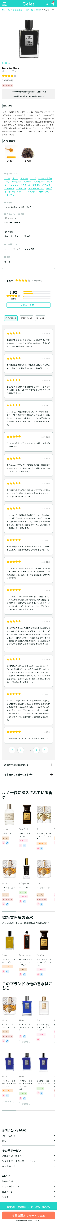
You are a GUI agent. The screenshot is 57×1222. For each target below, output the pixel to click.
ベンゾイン (13, 185)
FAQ (4, 1140)
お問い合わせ (8, 1135)
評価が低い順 (26, 318)
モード (17, 222)
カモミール (25, 185)
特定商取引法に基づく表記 (28, 1206)
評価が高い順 (11, 318)
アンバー (27, 181)
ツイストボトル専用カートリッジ (18, 1161)
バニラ (33, 178)
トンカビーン (39, 181)
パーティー (17, 248)
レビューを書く (28, 305)
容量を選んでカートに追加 (28, 1215)
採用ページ (7, 1191)
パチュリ (46, 185)
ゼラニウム (44, 191)
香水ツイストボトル (12, 1155)
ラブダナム (21, 188)
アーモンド (16, 181)
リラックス (29, 248)
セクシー (8, 222)
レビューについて (11, 1186)
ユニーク (8, 236)
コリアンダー (31, 191)
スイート (18, 236)
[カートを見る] (52, 4)
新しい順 (40, 318)
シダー (20, 191)
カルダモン (9, 188)
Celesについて (9, 1181)
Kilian (7, 63)
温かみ (27, 236)
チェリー (24, 178)
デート (7, 248)
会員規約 (46, 1206)
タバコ (15, 178)
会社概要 (11, 1206)
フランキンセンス (36, 188)
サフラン (36, 185)
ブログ (5, 1196)
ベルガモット (10, 195)
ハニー (7, 178)
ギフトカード (8, 1166)
